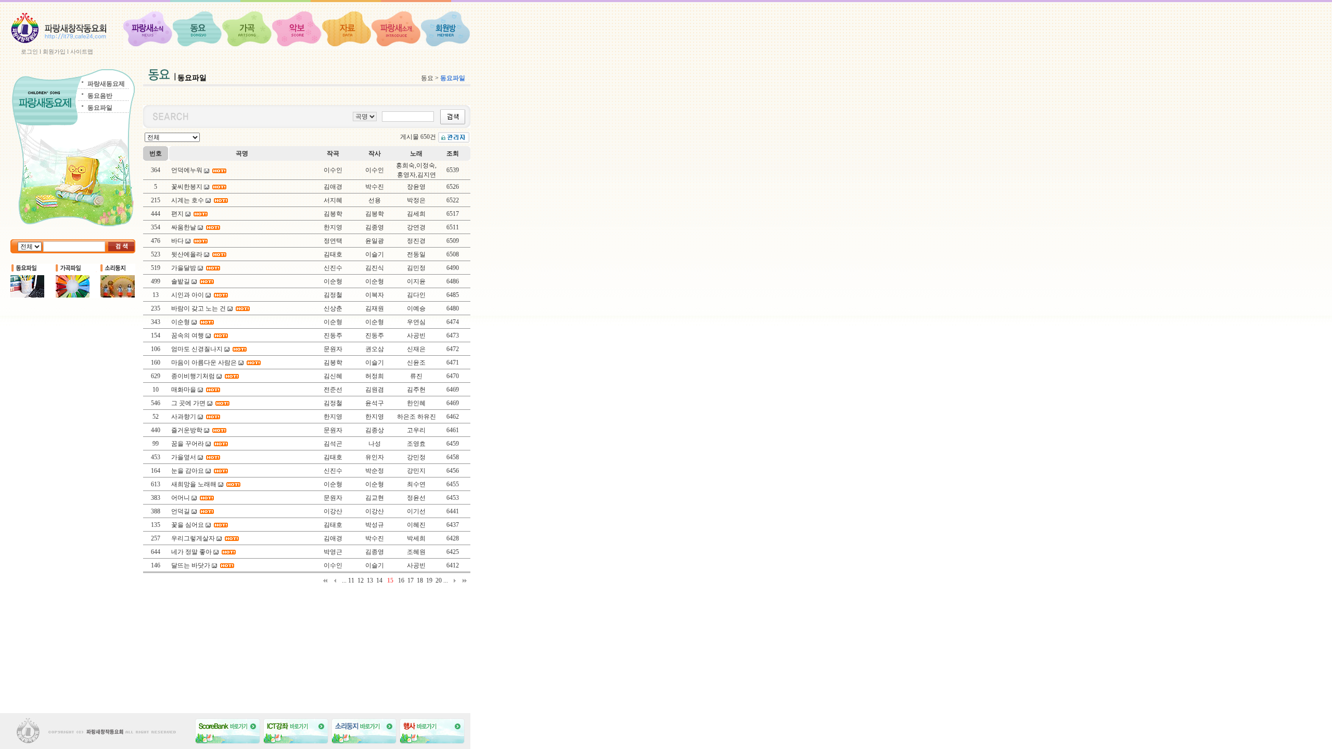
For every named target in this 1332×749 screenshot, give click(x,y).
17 (410, 580)
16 (401, 580)
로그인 (29, 51)
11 (351, 580)
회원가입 (54, 51)
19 (429, 580)
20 (438, 580)
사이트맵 (81, 51)
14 (379, 580)
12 (360, 580)
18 (420, 580)
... (344, 580)
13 (370, 580)
